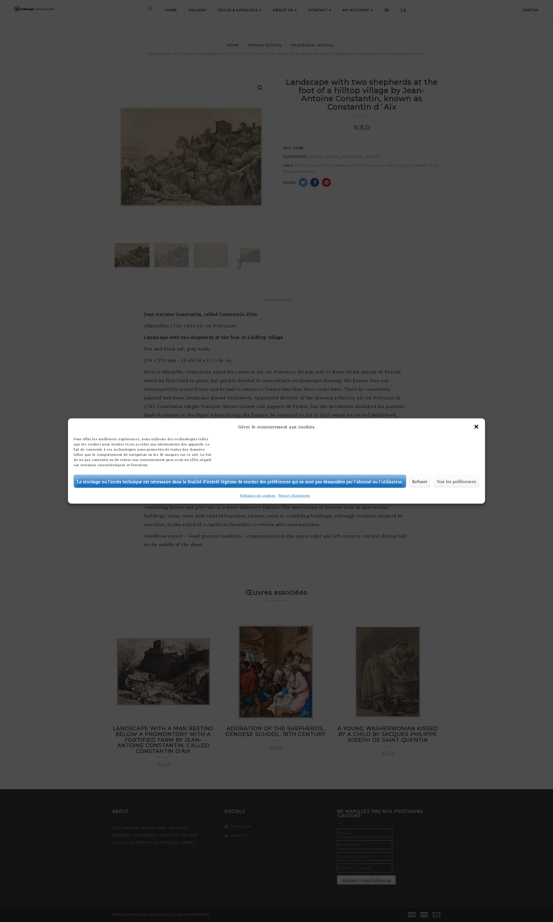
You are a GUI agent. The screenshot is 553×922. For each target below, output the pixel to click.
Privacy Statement (294, 495)
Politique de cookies (258, 495)
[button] (476, 427)
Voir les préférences (456, 481)
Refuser (419, 481)
